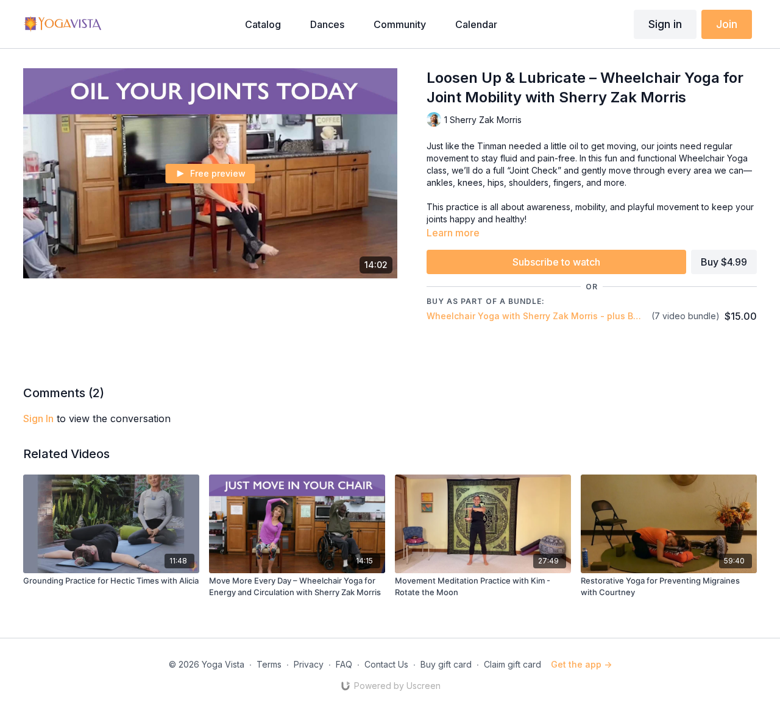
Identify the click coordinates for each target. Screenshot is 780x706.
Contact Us (386, 664)
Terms (269, 664)
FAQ (344, 664)
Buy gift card (446, 664)
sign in (38, 418)
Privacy (309, 664)
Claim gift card (512, 664)
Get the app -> (581, 664)
